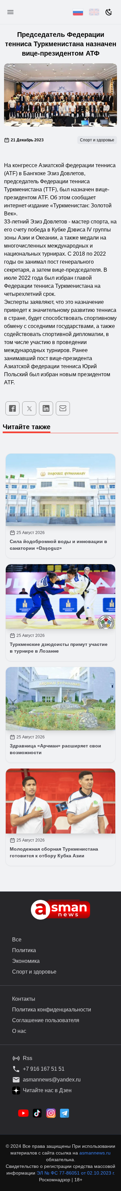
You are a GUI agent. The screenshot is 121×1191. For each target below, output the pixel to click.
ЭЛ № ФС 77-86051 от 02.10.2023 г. (76, 1173)
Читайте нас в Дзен (47, 1090)
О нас (19, 1031)
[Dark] (109, 12)
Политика (24, 950)
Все (17, 939)
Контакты (23, 999)
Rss (27, 1058)
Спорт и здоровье (34, 972)
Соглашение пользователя (45, 1020)
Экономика (26, 961)
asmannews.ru (95, 1152)
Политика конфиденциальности (51, 1009)
